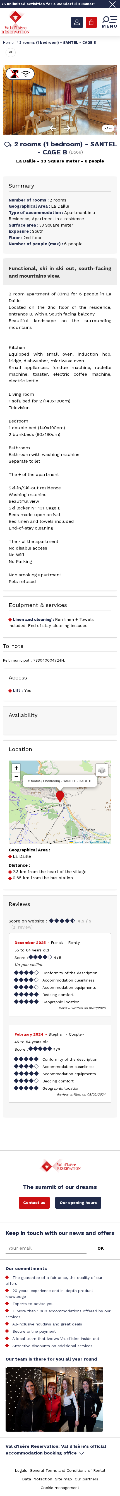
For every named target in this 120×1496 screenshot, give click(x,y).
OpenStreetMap (99, 842)
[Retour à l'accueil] (15, 21)
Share (11, 52)
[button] (60, 796)
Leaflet (78, 842)
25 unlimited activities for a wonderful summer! (48, 4)
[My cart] (91, 22)
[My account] (77, 22)
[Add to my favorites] (7, 145)
